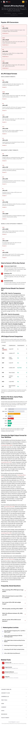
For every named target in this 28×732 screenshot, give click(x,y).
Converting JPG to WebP (6, 445)
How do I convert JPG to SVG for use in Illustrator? (11, 620)
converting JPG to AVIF (6, 462)
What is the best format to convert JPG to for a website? (12, 596)
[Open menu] (1, 2)
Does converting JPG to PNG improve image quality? (12, 590)
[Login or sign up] (26, 2)
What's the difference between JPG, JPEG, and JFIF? (12, 614)
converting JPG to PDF (9, 506)
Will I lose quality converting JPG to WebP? (12, 608)
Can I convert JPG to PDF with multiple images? (11, 603)
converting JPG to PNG (6, 533)
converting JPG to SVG (9, 559)
